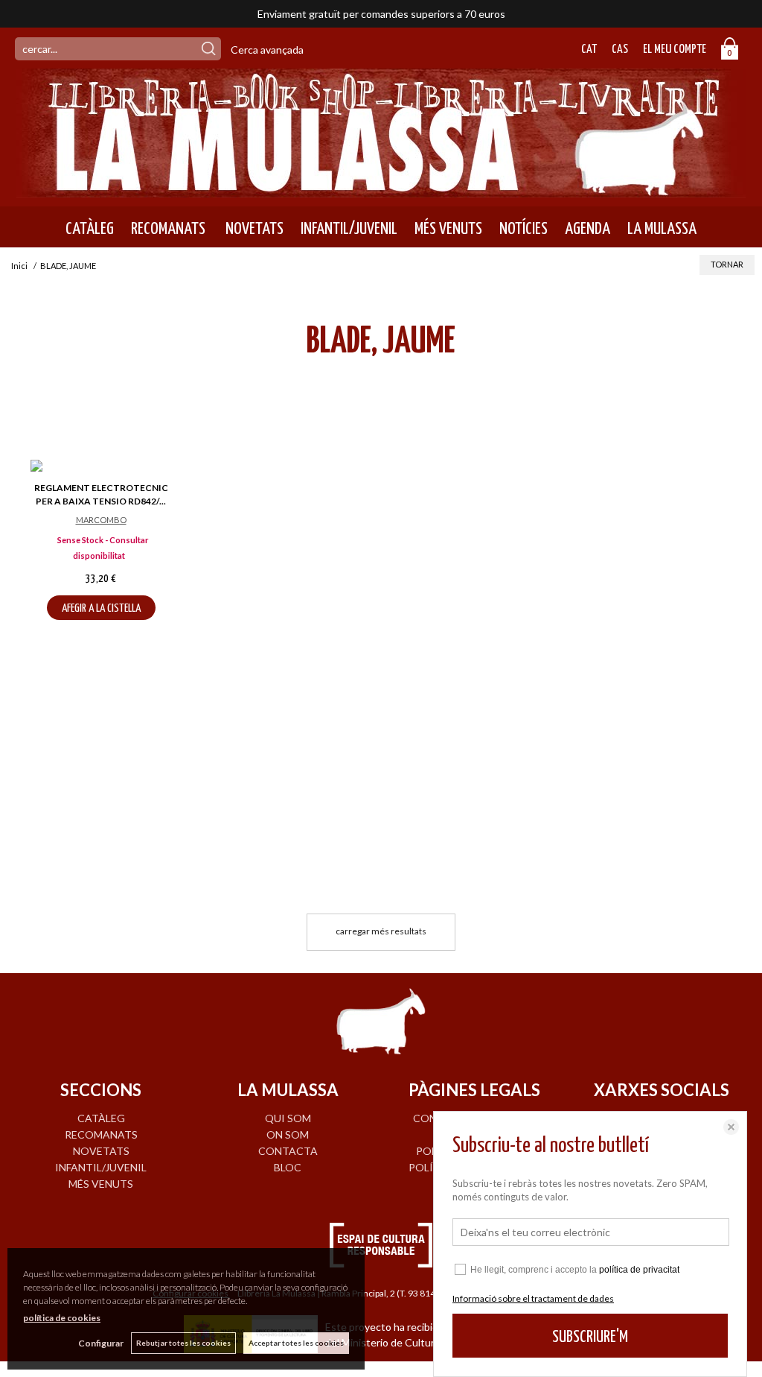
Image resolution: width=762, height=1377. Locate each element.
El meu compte (674, 49)
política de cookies (61, 1317)
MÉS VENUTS (448, 229)
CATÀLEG (89, 229)
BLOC (287, 1167)
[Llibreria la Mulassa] (381, 188)
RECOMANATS (168, 229)
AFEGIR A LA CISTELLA (101, 608)
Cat (589, 49)
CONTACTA (288, 1151)
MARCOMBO (101, 520)
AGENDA (587, 229)
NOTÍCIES (523, 229)
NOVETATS (253, 229)
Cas (620, 49)
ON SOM (287, 1134)
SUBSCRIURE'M (590, 1337)
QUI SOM (288, 1118)
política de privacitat (639, 1269)
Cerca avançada (267, 49)
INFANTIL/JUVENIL (349, 229)
